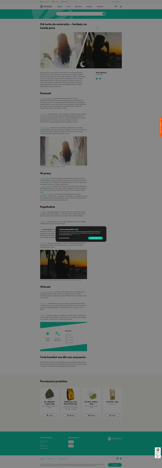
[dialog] (81, 234)
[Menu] (160, 448)
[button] (64, 238)
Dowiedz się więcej (76, 234)
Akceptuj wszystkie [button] (95, 238)
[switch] (158, 457)
